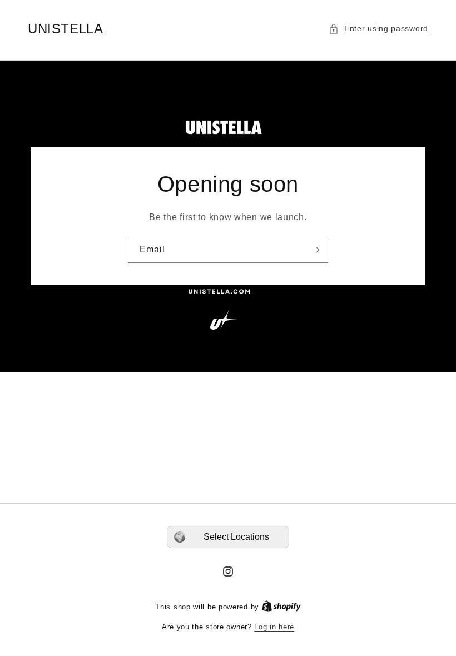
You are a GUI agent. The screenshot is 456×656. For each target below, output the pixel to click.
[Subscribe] (315, 250)
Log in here (274, 627)
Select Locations (236, 536)
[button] (378, 29)
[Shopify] (281, 607)
